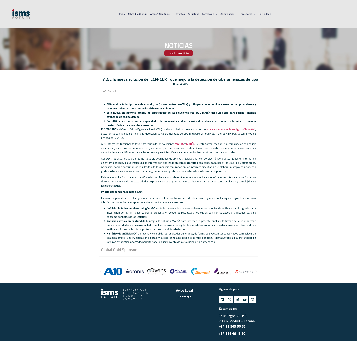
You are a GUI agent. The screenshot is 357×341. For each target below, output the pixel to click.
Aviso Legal (184, 290)
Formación (208, 14)
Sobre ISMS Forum (137, 14)
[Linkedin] (222, 299)
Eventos (180, 14)
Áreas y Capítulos (160, 14)
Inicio (122, 14)
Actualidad (193, 14)
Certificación (227, 14)
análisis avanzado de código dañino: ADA (230, 129)
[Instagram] (252, 299)
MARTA (179, 144)
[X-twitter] (229, 299)
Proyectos (246, 14)
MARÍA (190, 144)
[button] (100, 271)
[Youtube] (244, 299)
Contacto (184, 297)
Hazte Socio (265, 14)
